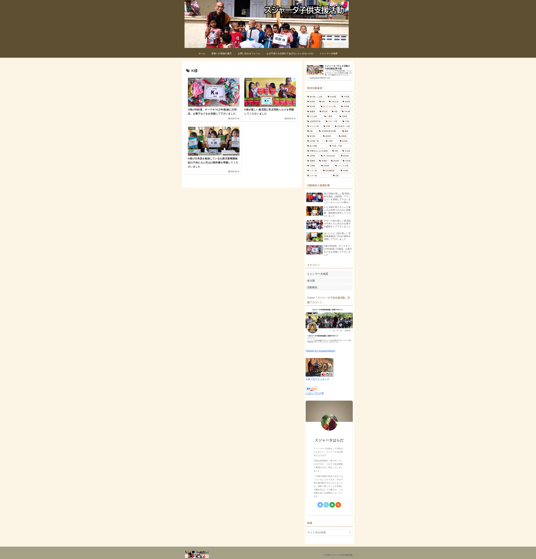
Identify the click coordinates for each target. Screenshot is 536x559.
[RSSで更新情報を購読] (338, 505)
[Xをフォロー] (326, 505)
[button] (350, 532)
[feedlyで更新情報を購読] (332, 505)
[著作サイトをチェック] (320, 505)
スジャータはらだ (329, 440)
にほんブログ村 (315, 393)
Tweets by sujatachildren (320, 350)
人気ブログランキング (317, 379)
